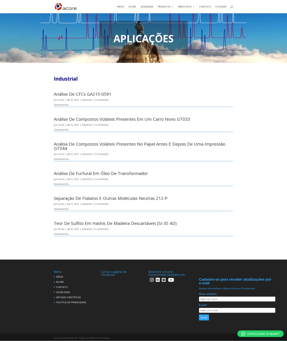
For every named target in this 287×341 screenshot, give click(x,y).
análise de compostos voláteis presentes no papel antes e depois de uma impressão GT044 (139, 146)
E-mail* (203, 305)
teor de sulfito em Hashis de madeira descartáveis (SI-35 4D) (115, 223)
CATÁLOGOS (63, 292)
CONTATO (205, 6)
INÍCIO (120, 6)
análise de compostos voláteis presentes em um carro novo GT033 (122, 119)
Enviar (204, 317)
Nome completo (208, 294)
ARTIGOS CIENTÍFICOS (68, 297)
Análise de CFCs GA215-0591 (82, 94)
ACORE (132, 6)
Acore (61, 99)
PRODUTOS (164, 6)
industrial (87, 99)
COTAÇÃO (221, 6)
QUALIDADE (147, 6)
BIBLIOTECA (184, 6)
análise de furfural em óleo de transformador (101, 173)
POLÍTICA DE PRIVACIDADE (71, 302)
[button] (260, 333)
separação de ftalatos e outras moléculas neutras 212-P (110, 198)
